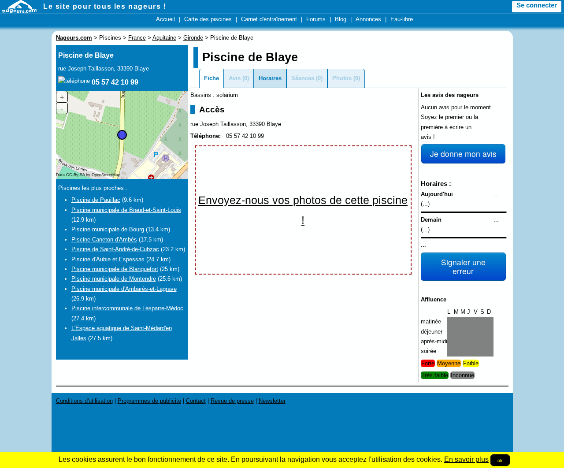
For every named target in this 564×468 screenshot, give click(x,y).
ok (500, 460)
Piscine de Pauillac (95, 200)
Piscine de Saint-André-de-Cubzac (115, 249)
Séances (302, 78)
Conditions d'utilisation (84, 400)
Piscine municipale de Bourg (107, 229)
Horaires (270, 78)
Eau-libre (401, 19)
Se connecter (536, 5)
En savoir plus (466, 459)
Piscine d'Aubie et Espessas (108, 259)
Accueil (165, 19)
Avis (235, 78)
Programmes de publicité (149, 400)
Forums (316, 19)
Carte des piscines (208, 19)
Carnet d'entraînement (269, 19)
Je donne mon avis (463, 153)
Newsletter (272, 400)
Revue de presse (232, 400)
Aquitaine (164, 37)
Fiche (211, 78)
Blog (340, 19)
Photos (342, 78)
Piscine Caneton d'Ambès (104, 239)
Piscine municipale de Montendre (113, 278)
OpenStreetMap (106, 175)
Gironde (193, 37)
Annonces (368, 19)
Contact (196, 400)
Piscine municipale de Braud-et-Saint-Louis (126, 210)
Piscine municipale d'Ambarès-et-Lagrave (124, 289)
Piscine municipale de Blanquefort (114, 269)
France (137, 37)
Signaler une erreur (463, 266)
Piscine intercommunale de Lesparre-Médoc (127, 308)
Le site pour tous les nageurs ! (105, 6)
